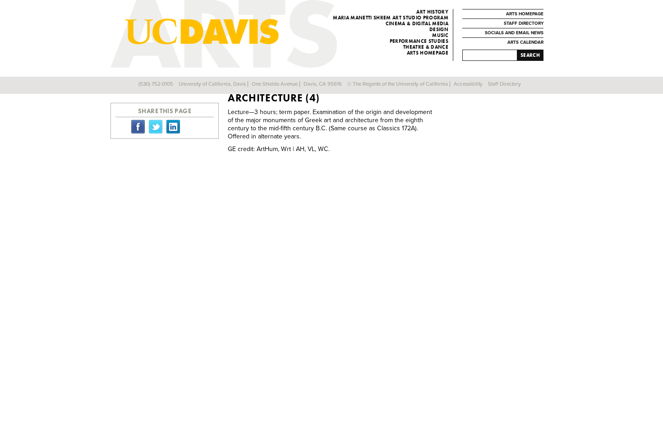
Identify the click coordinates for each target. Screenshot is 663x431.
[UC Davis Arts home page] (242, 31)
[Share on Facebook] (138, 126)
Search (530, 55)
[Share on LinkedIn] (173, 126)
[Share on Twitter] (155, 126)
